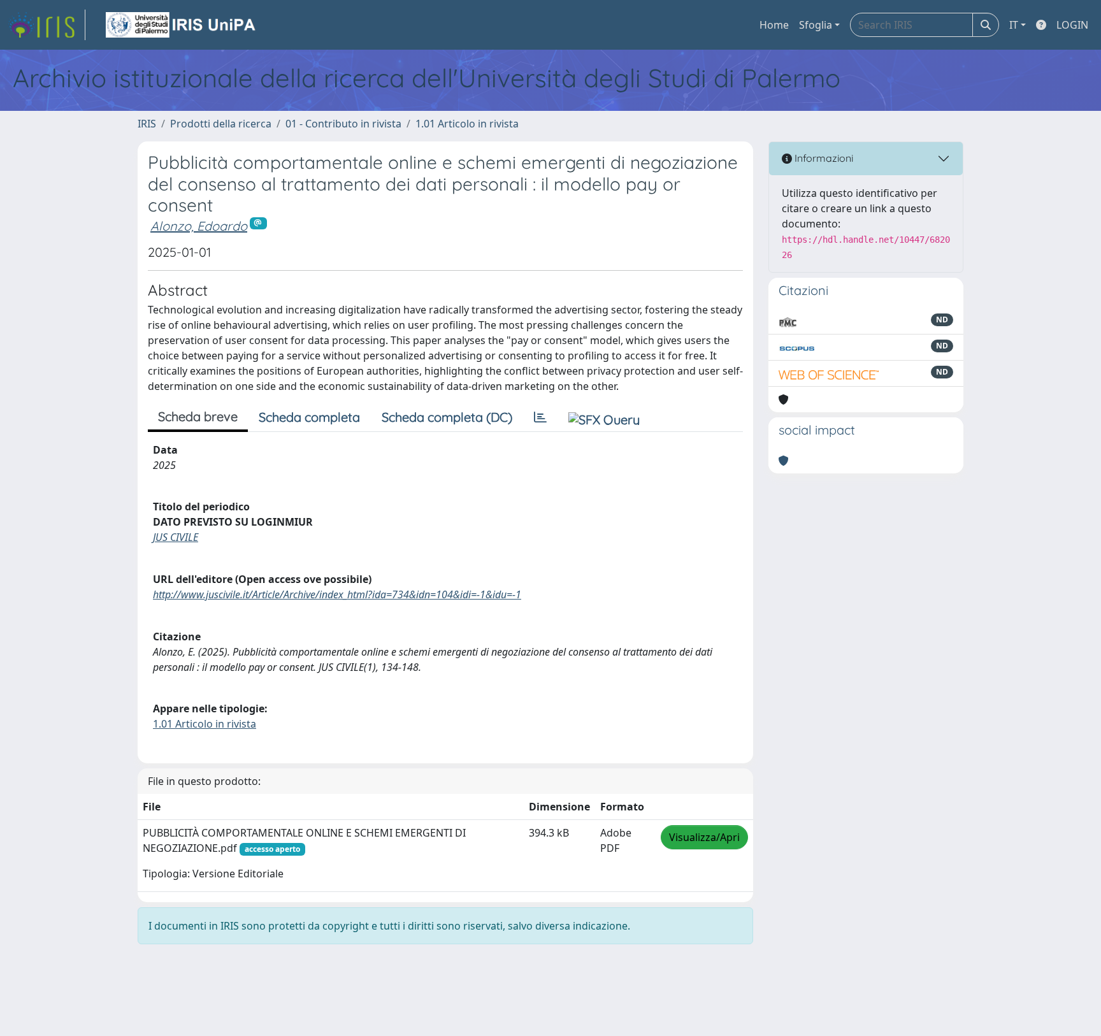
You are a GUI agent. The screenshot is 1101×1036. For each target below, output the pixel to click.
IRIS (147, 124)
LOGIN (1072, 25)
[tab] (540, 417)
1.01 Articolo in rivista (467, 124)
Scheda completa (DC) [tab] (447, 417)
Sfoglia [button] (815, 25)
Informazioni (822, 158)
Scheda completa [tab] (309, 417)
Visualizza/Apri (704, 837)
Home (774, 25)
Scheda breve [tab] (198, 416)
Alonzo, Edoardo (198, 226)
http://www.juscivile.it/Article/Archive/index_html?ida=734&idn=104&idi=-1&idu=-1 (337, 594)
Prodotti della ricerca (220, 124)
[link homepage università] (182, 25)
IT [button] (1013, 25)
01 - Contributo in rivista (343, 124)
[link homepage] (46, 25)
